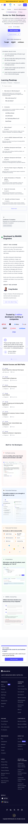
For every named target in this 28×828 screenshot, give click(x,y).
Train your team (14, 659)
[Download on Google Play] (5, 802)
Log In (19, 5)
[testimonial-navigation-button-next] (26, 346)
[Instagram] (22, 811)
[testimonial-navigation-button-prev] (1, 346)
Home (3, 9)
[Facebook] (7, 811)
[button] (1, 4)
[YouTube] (18, 811)
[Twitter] (14, 811)
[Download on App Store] (5, 798)
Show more (14, 208)
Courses (9, 9)
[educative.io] (5, 5)
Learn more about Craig (11, 302)
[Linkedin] (11, 811)
